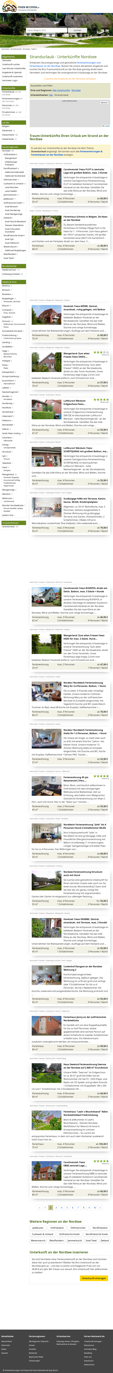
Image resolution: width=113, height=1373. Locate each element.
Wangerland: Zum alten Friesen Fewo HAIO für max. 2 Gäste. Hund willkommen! (84, 639)
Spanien (4, 1353)
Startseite (6, 60)
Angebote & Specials (12, 72)
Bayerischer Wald (36, 1357)
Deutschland (6, 1341)
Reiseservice (89, 1345)
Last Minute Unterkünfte (13, 68)
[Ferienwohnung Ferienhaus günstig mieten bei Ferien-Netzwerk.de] (20, 11)
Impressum (88, 1360)
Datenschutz (89, 1364)
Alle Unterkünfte (61, 90)
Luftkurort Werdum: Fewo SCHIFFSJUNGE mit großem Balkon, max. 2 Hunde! (86, 451)
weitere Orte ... (8, 515)
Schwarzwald (34, 1360)
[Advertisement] (70, 276)
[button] (59, 178)
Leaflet (107, 126)
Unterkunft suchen (11, 64)
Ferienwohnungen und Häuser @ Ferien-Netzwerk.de (26, 1370)
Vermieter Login (10, 80)
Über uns (88, 1357)
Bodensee (33, 1353)
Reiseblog (88, 1353)
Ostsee (32, 1345)
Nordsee (76, 90)
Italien (3, 1349)
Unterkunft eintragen (94, 1278)
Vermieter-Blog (90, 1349)
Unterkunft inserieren (12, 76)
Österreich (5, 1345)
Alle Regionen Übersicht (39, 1341)
